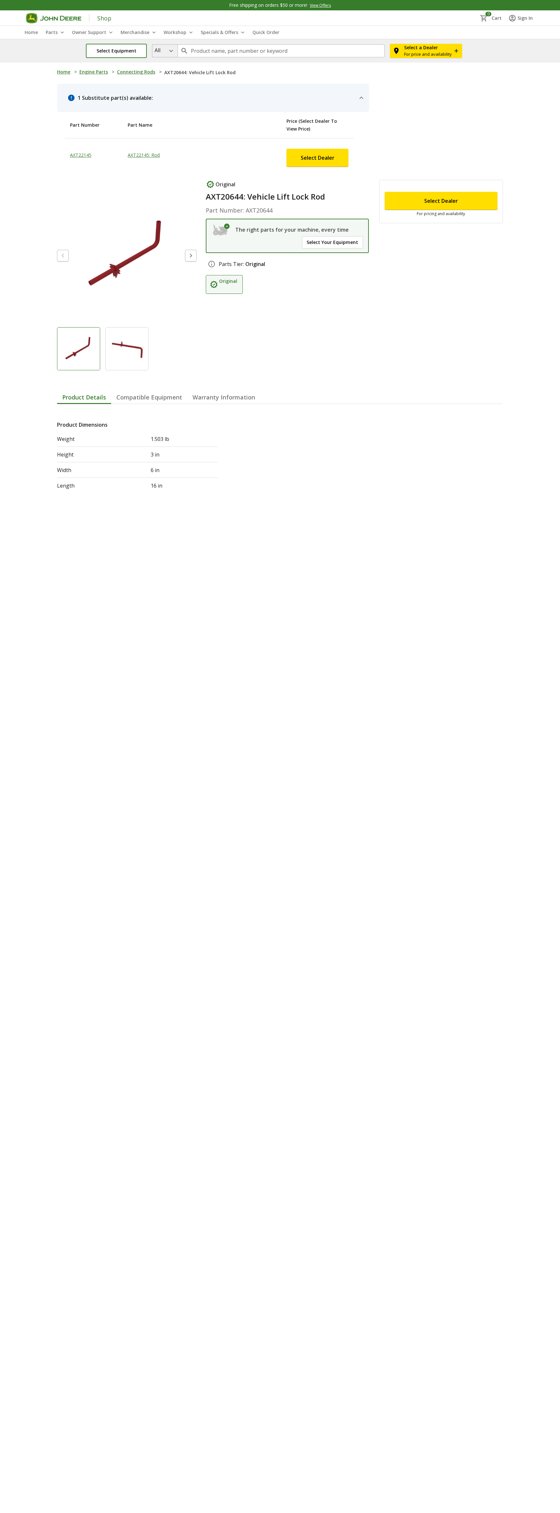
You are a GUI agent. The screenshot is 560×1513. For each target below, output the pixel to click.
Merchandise (135, 32)
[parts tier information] (211, 264)
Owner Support (89, 32)
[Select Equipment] (221, 229)
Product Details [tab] (84, 411)
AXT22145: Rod (144, 155)
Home (63, 72)
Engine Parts (93, 72)
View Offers (320, 5)
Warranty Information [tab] (223, 411)
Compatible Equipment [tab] (149, 411)
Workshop (175, 32)
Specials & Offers (219, 32)
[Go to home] (53, 18)
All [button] (157, 50)
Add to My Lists (175, 186)
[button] (116, 51)
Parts (52, 32)
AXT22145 (80, 155)
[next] (191, 269)
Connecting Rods (136, 72)
